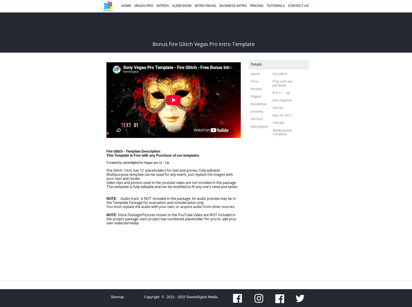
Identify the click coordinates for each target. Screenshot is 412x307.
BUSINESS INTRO (233, 6)
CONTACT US (298, 6)
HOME (126, 6)
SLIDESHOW (181, 6)
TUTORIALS (276, 6)
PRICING (257, 6)
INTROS (163, 6)
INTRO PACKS (205, 6)
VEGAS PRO (143, 6)
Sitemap (117, 297)
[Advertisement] (276, 215)
